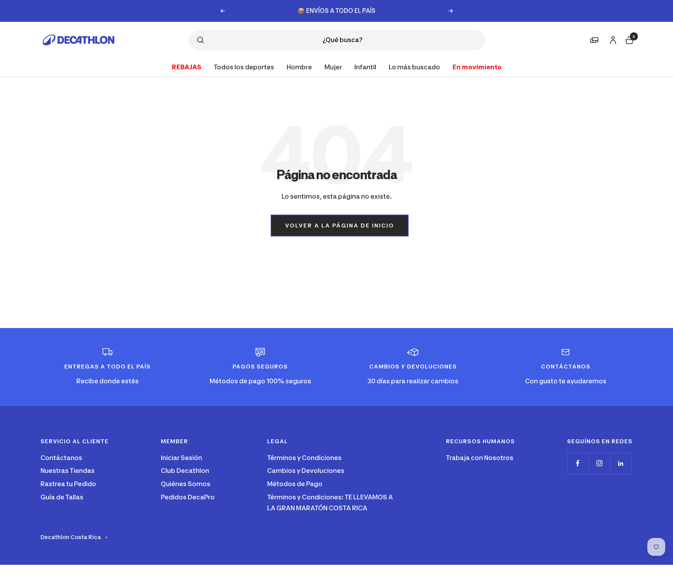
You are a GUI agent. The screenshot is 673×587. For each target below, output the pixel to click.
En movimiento (477, 67)
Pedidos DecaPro (188, 497)
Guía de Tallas (62, 497)
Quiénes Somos (185, 484)
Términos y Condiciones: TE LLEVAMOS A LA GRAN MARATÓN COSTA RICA (330, 502)
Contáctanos (61, 458)
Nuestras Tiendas (68, 470)
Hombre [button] (299, 67)
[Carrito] (628, 39)
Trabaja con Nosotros (479, 458)
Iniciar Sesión (181, 458)
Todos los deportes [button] (244, 67)
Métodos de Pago (294, 484)
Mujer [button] (333, 67)
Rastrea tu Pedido (68, 484)
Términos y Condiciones (304, 458)
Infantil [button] (365, 67)
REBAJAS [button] (186, 67)
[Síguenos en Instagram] (599, 463)
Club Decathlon (185, 470)
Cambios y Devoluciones (305, 470)
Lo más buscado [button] (414, 67)
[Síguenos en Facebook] (577, 463)
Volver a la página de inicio (339, 225)
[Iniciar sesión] (611, 38)
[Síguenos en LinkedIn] (620, 463)
